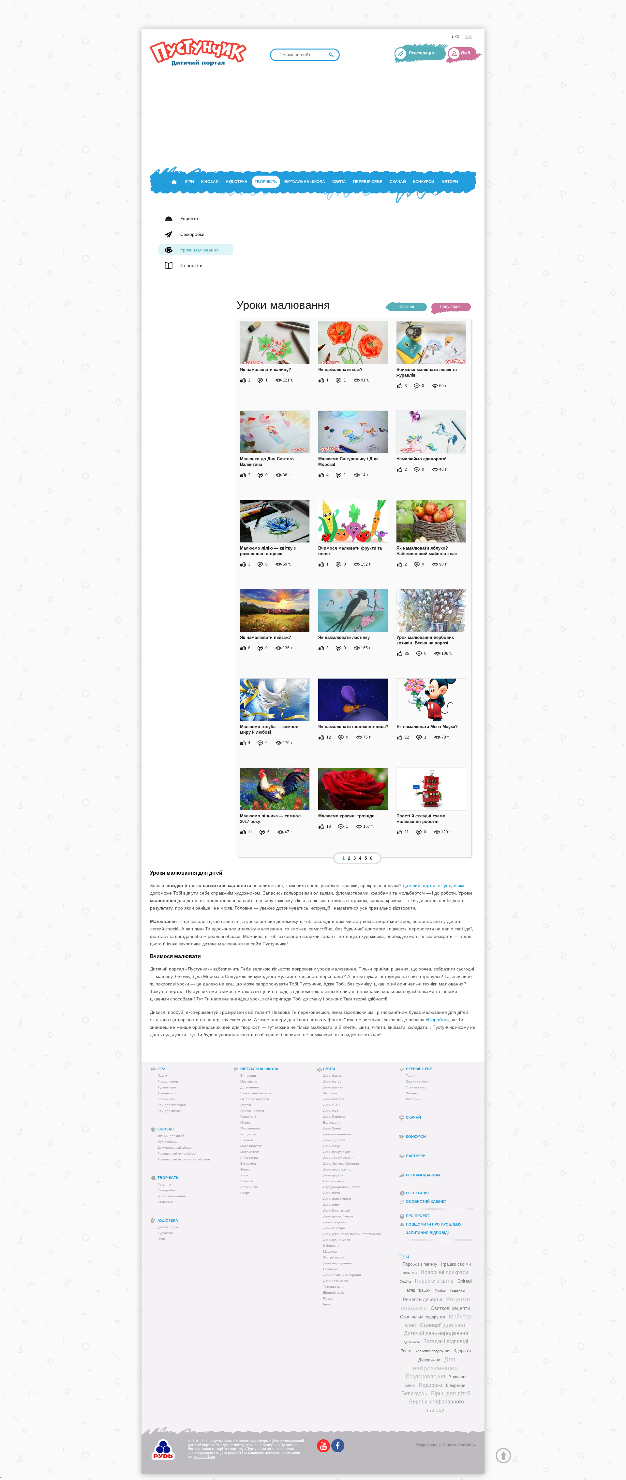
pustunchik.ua (204, 1456)
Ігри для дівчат (169, 1111)
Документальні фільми (175, 1147)
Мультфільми (167, 1141)
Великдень (331, 1122)
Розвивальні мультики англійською (184, 1159)
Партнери (415, 1156)
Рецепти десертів (422, 1299)
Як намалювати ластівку (344, 637)
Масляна (330, 1251)
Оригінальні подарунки (422, 1317)
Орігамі (464, 1281)
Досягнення (249, 1087)
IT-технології (250, 1128)
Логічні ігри (166, 1099)
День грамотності (337, 1198)
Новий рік (330, 1269)
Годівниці (457, 1290)
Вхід (465, 52)
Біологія (246, 1140)
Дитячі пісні (412, 1342)
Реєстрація (421, 52)
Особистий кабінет (426, 1201)
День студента (334, 1222)
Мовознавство (251, 1146)
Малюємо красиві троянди (346, 815)
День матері (332, 1081)
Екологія (246, 1181)
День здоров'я (334, 1140)
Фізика (245, 1169)
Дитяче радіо (167, 1227)
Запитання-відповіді (427, 1233)
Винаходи (248, 1075)
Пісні (161, 1239)
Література (249, 1157)
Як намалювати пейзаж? (265, 637)
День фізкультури (336, 1152)
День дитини (333, 1087)
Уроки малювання (171, 1196)
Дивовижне (429, 1360)
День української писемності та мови (352, 1234)
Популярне (450, 306)
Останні (406, 306)
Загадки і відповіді (446, 1341)
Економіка (248, 1163)
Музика (245, 1122)
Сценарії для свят (443, 1325)
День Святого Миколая (341, 1163)
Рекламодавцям (423, 1175)
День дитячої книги (338, 1216)
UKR (455, 37)
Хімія (244, 1175)
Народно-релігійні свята (342, 1187)
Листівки (440, 1290)
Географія (248, 1134)
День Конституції (336, 1210)
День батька (332, 1075)
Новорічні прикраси (444, 1272)
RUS (468, 37)
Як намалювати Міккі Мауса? (427, 726)
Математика (250, 1152)
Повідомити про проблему (433, 1224)
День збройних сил (338, 1157)
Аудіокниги (165, 1233)
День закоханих (335, 1281)
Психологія (248, 1116)
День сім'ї (330, 1111)
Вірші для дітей (451, 1393)
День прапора (334, 1228)
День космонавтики (338, 1134)
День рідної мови (336, 1240)
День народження (337, 1263)
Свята (339, 182)
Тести (410, 1075)
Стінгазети (165, 1202)
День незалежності (338, 1169)
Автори (449, 182)
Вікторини (414, 1099)
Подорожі (430, 1385)
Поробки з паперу (420, 1264)
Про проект (417, 1216)
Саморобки (166, 1190)
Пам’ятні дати (334, 1181)
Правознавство (252, 1111)
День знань (332, 1105)
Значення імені (417, 1081)
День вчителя (333, 1099)
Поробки (437, 1019)
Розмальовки (167, 1081)
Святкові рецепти (450, 1308)
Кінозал (209, 182)
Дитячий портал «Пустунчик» (434, 885)
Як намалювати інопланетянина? (353, 726)
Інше (327, 1304)
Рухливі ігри (166, 1087)
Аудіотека (236, 182)
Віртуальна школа (304, 182)
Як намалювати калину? (265, 369)
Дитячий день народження (436, 1333)
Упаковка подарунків (432, 1351)
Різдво (328, 1298)
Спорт (245, 1193)
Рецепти (164, 1184)
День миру (331, 1204)
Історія (245, 1105)
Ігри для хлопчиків (171, 1105)
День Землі (332, 1128)
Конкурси (423, 182)
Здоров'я (462, 1350)
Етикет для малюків (255, 1093)
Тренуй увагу (416, 1087)
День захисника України (342, 1275)
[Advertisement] (345, 116)
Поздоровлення (425, 1376)
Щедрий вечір (334, 1292)
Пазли (162, 1075)
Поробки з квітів (434, 1281)
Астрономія (249, 1187)
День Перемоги (335, 1116)
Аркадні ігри (166, 1093)
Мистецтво (248, 1081)
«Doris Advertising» (458, 1445)
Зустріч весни (333, 1257)
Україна (405, 1281)
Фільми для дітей (170, 1136)
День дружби (333, 1175)
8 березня (331, 1245)
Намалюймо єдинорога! (421, 458)
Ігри (189, 182)
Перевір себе (367, 182)
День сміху (331, 1146)
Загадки (412, 1093)
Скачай (398, 182)
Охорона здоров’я (254, 1099)
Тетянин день (333, 1286)
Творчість (266, 182)
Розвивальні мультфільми (177, 1153)
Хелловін (330, 1093)
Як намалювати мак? (340, 369)
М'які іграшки (419, 1290)
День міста (331, 1193)
